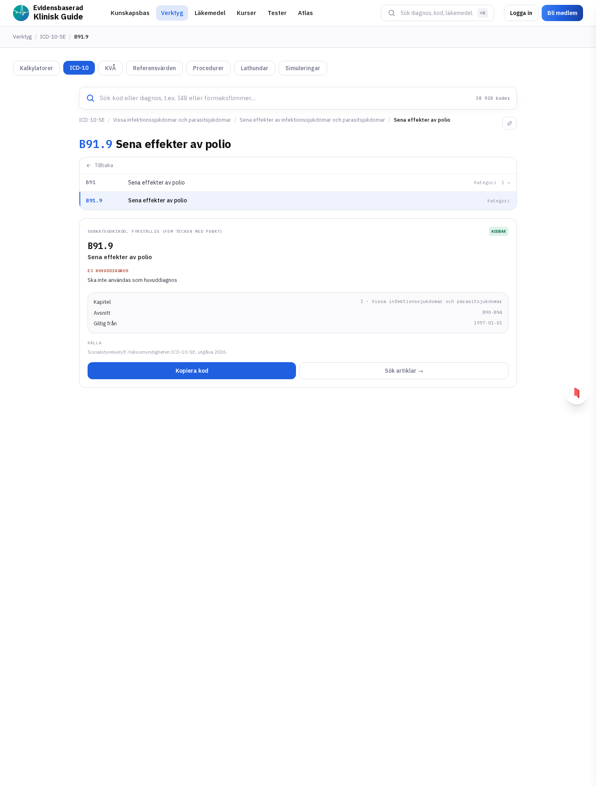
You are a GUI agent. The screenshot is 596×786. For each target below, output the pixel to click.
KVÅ (110, 68)
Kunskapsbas (130, 13)
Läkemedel (210, 13)
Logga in (521, 13)
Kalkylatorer (36, 68)
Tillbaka (104, 165)
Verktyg (172, 13)
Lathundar (254, 68)
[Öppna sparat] (576, 393)
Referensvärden (154, 68)
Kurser (246, 13)
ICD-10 (79, 67)
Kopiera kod (192, 370)
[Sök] (392, 13)
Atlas (305, 13)
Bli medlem (562, 13)
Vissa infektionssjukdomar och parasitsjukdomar (172, 119)
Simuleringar (302, 68)
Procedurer (208, 68)
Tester (277, 13)
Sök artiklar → (404, 370)
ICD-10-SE (53, 36)
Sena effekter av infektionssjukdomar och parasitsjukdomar (312, 119)
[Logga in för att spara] (509, 123)
